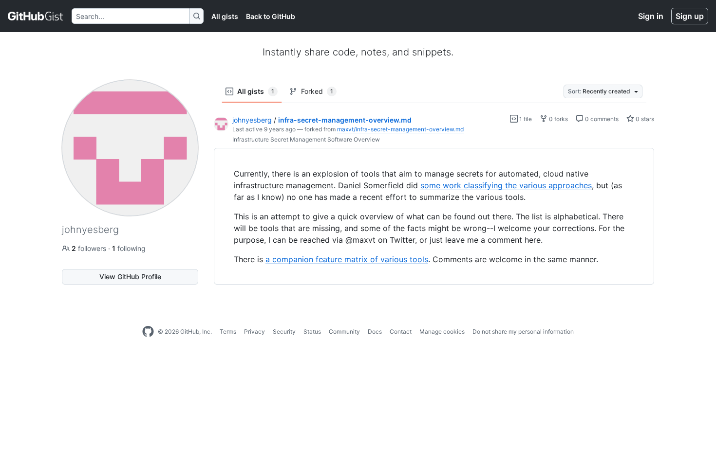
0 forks (557, 119)
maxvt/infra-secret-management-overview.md (400, 129)
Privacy (254, 331)
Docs (375, 331)
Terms (228, 331)
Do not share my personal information (523, 331)
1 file (525, 119)
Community (344, 331)
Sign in (650, 16)
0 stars (644, 119)
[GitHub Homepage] (148, 331)
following (129, 248)
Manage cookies (442, 331)
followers (90, 248)
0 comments (601, 119)
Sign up (690, 16)
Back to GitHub (270, 16)
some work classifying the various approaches (506, 185)
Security (284, 331)
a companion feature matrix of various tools (346, 259)
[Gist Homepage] (36, 16)
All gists (224, 16)
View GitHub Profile (130, 276)
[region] (434, 216)
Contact (401, 331)
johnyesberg (252, 120)
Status (312, 331)
